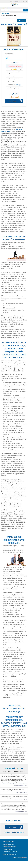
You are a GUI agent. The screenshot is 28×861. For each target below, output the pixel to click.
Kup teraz (12, 101)
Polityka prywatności (9, 847)
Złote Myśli (15, 84)
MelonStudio (24, 857)
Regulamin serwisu (8, 844)
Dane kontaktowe (8, 841)
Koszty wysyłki (15, 1)
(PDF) (7, 58)
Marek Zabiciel (14, 62)
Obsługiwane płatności (10, 852)
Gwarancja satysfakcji (9, 854)
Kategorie (21, 20)
